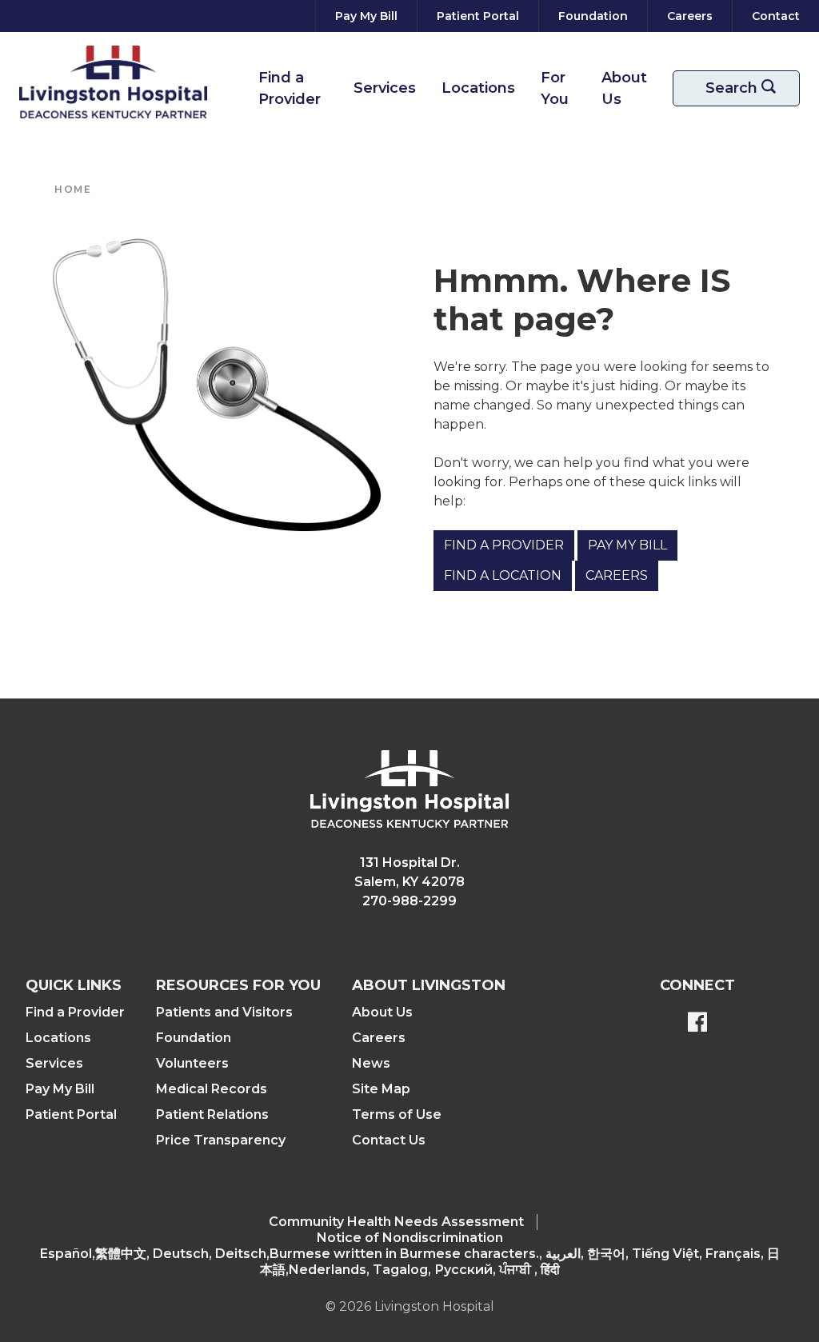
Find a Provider (289, 88)
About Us (624, 88)
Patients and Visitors (224, 1012)
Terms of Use (396, 1114)
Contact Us (388, 1140)
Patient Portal (71, 1114)
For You (555, 88)
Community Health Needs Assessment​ (396, 1221)
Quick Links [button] (74, 985)
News (371, 1063)
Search (749, 88)
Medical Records (211, 1088)
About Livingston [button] (428, 985)
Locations (478, 88)
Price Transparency (221, 1140)
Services (385, 88)
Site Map (381, 1088)
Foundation (193, 1037)
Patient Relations (212, 1114)
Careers (616, 575)
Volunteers (192, 1063)
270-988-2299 (409, 901)
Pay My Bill (627, 545)
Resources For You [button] (238, 985)
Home (72, 189)
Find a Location (502, 575)
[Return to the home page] (113, 82)
